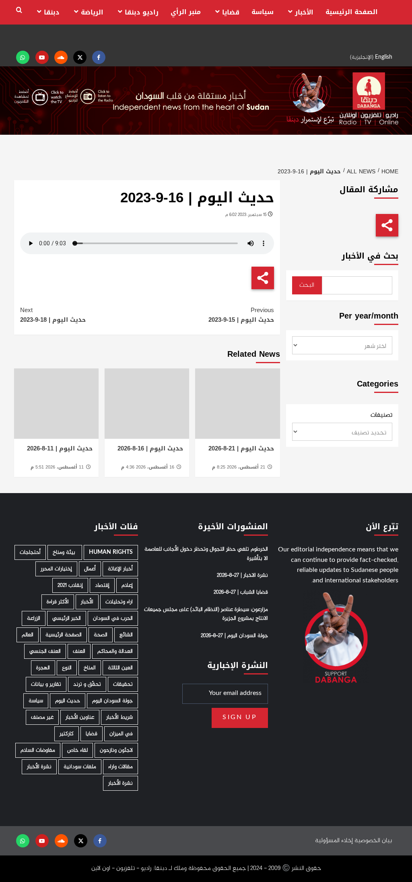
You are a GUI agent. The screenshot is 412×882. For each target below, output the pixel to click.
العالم (27, 634)
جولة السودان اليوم (112, 700)
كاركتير (67, 733)
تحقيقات (123, 684)
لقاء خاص (77, 750)
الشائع (126, 634)
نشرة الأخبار (39, 766)
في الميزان (121, 733)
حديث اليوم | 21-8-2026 (241, 448)
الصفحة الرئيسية (351, 12)
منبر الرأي (186, 12)
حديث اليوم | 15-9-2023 (241, 315)
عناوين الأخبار (80, 717)
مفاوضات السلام (38, 750)
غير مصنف (42, 717)
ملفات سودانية (80, 766)
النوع (67, 667)
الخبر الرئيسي (66, 618)
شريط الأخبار (119, 717)
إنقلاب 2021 (70, 585)
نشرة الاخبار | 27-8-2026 (242, 575)
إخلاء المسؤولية (334, 840)
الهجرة (43, 667)
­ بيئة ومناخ (65, 552)
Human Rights (111, 552)
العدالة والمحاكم (115, 651)
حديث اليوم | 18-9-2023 (53, 315)
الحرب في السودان (113, 618)
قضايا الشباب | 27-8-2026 (241, 592)
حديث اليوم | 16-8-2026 (150, 448)
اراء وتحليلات (119, 602)
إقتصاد (102, 585)
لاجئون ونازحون (116, 750)
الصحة (100, 634)
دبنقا (52, 12)
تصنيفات (381, 415)
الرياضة (92, 12)
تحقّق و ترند (87, 684)
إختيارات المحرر (56, 569)
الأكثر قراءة (58, 602)
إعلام (127, 585)
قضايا (230, 12)
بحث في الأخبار (370, 256)
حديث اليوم (67, 700)
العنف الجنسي (45, 651)
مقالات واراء (120, 766)
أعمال (90, 569)
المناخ (90, 667)
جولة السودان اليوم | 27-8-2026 (234, 635)
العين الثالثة (120, 667)
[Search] (19, 10)
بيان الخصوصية (373, 840)
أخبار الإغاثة (120, 569)
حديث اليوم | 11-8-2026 (60, 448)
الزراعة (33, 618)
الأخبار (304, 12)
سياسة (262, 12)
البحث (306, 285)
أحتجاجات (30, 552)
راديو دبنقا (142, 12)
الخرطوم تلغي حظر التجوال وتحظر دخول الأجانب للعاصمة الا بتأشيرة (206, 554)
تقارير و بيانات (46, 684)
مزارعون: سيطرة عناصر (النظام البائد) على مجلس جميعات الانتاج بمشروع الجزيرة (206, 614)
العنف (79, 651)
